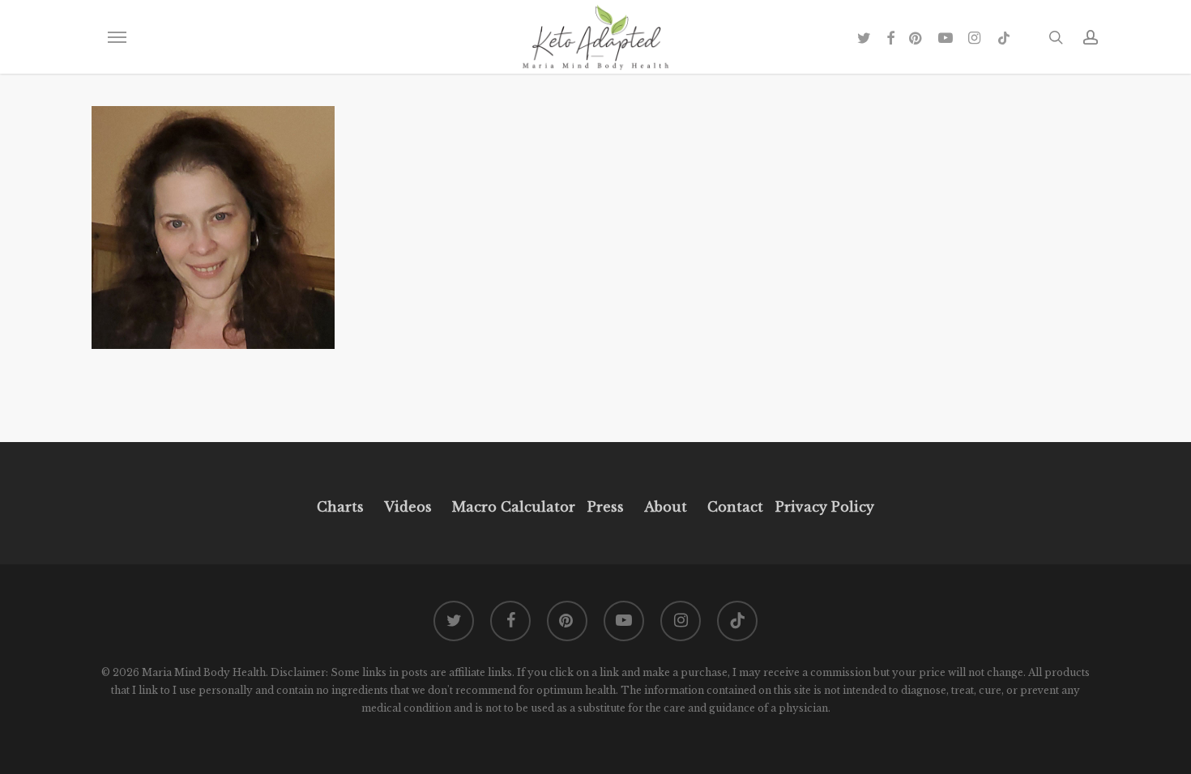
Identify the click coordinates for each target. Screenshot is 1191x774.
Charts (340, 507)
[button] (116, 37)
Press (605, 507)
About (665, 507)
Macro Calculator (513, 507)
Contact (735, 507)
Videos (408, 507)
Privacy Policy (822, 507)
